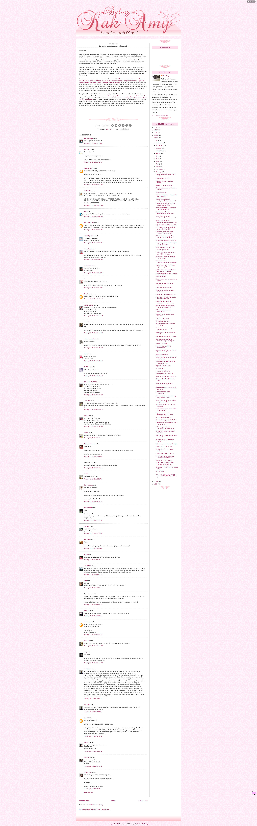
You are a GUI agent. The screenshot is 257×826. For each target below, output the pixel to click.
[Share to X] (124, 129)
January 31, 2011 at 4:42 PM (93, 604)
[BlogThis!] (123, 129)
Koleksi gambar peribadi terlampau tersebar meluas (165, 302)
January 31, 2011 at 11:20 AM (93, 348)
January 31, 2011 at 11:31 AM (93, 361)
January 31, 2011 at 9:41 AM (93, 162)
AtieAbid (87, 640)
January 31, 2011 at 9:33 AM (93, 143)
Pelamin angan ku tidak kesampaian (163, 310)
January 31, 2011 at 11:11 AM (93, 316)
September (159, 151)
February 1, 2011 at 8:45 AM (93, 766)
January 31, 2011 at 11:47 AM (93, 394)
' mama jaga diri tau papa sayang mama (121, 96)
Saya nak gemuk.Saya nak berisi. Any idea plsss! (166, 351)
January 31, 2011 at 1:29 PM (93, 438)
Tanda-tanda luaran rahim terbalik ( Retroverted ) (166, 409)
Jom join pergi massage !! (164, 417)
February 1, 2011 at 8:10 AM (93, 751)
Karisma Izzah (88, 168)
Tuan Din (87, 757)
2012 (156, 138)
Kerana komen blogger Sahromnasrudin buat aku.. (165, 212)
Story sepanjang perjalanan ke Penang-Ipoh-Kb (165, 362)
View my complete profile (160, 116)
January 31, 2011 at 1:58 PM (93, 456)
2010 (156, 481)
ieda (85, 580)
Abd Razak (87, 367)
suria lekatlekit (89, 222)
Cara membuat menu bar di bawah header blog (164, 384)
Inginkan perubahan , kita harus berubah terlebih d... (166, 208)
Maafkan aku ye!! (161, 276)
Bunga (86, 432)
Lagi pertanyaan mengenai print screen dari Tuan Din (166, 228)
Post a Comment (87, 792)
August (158, 153)
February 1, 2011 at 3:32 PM (93, 788)
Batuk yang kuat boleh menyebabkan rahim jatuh (165, 427)
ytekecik (87, 415)
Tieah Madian (88, 305)
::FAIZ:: (86, 474)
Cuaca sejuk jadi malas (163, 371)
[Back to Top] (253, 793)
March (158, 166)
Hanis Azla (87, 565)
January (159, 172)
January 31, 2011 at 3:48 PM (93, 588)
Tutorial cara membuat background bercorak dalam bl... (167, 261)
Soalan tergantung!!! (162, 249)
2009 (156, 484)
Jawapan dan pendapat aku (164, 185)
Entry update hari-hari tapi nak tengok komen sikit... (165, 204)
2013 (156, 135)
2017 (156, 127)
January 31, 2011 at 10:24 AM (93, 230)
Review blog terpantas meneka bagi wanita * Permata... (165, 270)
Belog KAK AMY (114, 824)
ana (85, 211)
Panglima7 (87, 669)
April (157, 164)
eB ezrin (86, 742)
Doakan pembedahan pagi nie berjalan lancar (165, 328)
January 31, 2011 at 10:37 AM (93, 243)
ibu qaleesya (88, 138)
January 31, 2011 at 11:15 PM (93, 646)
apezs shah (88, 507)
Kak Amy (166, 76)
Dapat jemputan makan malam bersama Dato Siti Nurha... (165, 413)
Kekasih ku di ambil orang (164, 287)
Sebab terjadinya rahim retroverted (163, 392)
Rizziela (86, 279)
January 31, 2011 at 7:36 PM (93, 616)
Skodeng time (160, 368)
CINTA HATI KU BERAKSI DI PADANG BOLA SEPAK (165, 463)
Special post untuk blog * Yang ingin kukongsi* (165, 266)
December (159, 143)
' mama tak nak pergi (125, 98)
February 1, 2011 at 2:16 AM (93, 698)
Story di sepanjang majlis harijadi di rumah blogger (166, 243)
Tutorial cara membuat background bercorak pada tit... (166, 200)
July (157, 156)
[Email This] (121, 129)
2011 (156, 140)
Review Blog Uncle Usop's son (165, 453)
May (157, 161)
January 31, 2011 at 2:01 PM (93, 479)
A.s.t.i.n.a (87, 149)
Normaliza (87, 401)
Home (114, 801)
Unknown (87, 622)
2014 (156, 132)
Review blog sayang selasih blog (166, 420)
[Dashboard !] (251, 2)
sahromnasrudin (89, 339)
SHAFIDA (87, 191)
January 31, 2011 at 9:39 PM (93, 634)
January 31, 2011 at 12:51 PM (93, 426)
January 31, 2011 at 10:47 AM (93, 259)
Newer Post (84, 801)
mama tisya (88, 249)
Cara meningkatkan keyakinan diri (166, 273)
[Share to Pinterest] (128, 129)
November (159, 145)
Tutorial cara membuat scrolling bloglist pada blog (166, 401)
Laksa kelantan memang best (165, 247)
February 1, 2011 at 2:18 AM (93, 712)
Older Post (143, 801)
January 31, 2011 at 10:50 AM (93, 273)
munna (86, 554)
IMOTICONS (160, 471)
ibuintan (87, 539)
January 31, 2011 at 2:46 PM (93, 533)
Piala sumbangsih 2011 (163, 178)
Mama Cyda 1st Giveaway (164, 460)
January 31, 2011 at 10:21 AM (93, 205)
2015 (156, 130)
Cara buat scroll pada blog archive (166, 376)
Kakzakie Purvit (89, 444)
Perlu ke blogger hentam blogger (166, 336)
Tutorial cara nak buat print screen (166, 444)
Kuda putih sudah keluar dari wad (166, 294)
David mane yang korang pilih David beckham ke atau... (165, 457)
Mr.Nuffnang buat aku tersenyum (166, 240)
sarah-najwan (88, 266)
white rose (87, 772)
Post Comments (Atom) (95, 805)
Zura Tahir (87, 294)
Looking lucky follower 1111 (164, 373)
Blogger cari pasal (161, 343)
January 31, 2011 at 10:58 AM (93, 288)
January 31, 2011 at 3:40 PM (93, 574)
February (159, 169)
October (159, 148)
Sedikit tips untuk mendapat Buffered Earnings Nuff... (164, 232)
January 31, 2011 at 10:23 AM (93, 216)
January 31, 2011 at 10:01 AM (93, 184)
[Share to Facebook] (126, 129)
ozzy (85, 652)
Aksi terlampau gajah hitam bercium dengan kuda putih (165, 339)
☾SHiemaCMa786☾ (90, 382)
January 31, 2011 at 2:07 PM (93, 501)
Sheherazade (88, 485)
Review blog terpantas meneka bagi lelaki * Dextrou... (165, 253)
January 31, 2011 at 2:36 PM (93, 520)
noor (85, 354)
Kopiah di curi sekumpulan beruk (166, 224)
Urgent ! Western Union (163, 365)
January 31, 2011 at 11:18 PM (93, 663)
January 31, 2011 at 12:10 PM (93, 409)
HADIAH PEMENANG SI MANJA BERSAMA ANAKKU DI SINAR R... (166, 475)
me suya (87, 610)
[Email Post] (116, 129)
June (158, 158)
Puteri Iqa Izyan (89, 236)
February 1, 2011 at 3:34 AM (93, 736)
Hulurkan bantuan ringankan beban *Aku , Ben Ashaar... (165, 236)
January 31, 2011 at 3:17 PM (93, 548)
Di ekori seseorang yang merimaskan (163, 346)
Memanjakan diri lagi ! (163, 321)
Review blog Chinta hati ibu (164, 446)
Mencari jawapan (161, 192)
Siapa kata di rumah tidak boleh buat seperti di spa (166, 297)
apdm (86, 718)
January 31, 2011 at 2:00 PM (93, 468)
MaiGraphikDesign (143, 824)
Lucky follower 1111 (162, 354)
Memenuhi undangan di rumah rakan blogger (165, 257)
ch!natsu (87, 526)
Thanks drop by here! (162, 318)
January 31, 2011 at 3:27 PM (93, 559)
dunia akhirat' (140, 96)
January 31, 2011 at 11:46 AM (93, 376)
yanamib (87, 322)
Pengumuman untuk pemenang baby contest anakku (166, 396)
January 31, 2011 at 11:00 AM (93, 299)
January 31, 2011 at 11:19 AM (93, 333)
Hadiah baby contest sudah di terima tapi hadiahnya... (165, 306)
